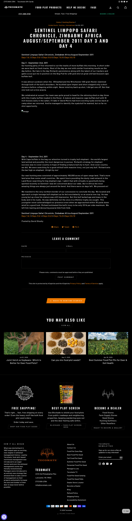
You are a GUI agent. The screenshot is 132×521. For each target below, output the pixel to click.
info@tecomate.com (43, 485)
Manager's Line (73, 469)
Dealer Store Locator (75, 482)
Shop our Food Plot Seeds (24, 426)
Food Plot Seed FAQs (75, 479)
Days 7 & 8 (58, 57)
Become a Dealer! (107, 14)
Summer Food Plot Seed (76, 462)
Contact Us (71, 448)
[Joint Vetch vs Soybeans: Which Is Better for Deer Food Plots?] (24, 343)
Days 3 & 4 (37, 57)
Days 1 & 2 (26, 57)
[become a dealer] (108, 393)
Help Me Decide (76, 7)
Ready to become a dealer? (108, 428)
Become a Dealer (73, 486)
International (70, 25)
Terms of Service (91, 283)
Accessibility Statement (76, 500)
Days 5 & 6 (47, 57)
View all (66, 325)
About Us (70, 444)
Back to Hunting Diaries (67, 301)
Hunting (62, 25)
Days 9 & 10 (70, 57)
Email (69, 246)
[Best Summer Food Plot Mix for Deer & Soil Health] (108, 343)
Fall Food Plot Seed (74, 458)
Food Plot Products (48, 7)
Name (24, 246)
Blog (69, 489)
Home (58, 22)
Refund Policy (72, 493)
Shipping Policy (73, 496)
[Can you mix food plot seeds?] (66, 343)
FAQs (94, 7)
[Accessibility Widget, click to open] (4, 517)
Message (27, 257)
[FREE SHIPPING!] (24, 393)
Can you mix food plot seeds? (66, 360)
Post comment (66, 277)
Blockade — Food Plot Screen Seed (66, 426)
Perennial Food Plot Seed (77, 465)
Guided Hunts (53, 25)
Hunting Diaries (68, 22)
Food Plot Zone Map (74, 451)
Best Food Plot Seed (75, 455)
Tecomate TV (72, 472)
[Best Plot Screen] (66, 393)
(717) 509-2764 (9, 2)
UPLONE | (67, 513)
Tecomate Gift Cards (25, 2)
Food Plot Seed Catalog (76, 475)
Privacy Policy (75, 283)
